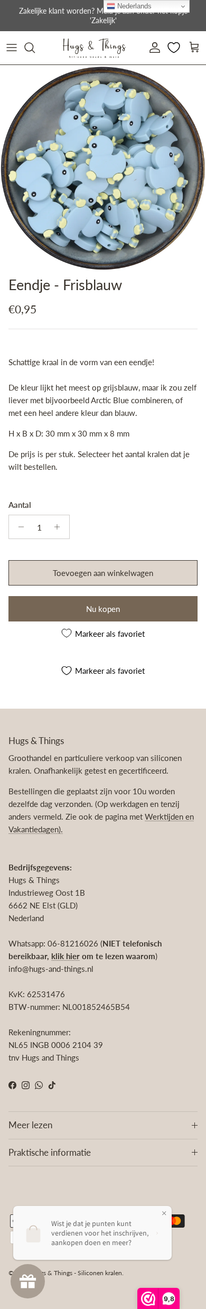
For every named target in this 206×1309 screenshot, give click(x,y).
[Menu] (11, 47)
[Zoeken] (34, 47)
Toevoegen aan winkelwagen (103, 573)
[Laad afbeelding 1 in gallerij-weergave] (103, 168)
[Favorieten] (174, 47)
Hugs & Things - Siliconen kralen (77, 1273)
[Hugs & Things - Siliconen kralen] (94, 47)
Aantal (19, 504)
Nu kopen (103, 609)
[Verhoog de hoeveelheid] (60, 527)
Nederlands (133, 6)
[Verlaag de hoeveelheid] (18, 527)
